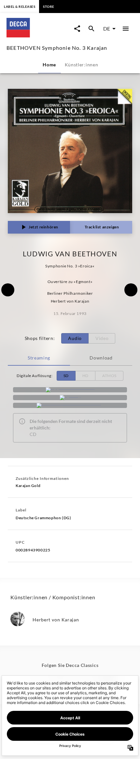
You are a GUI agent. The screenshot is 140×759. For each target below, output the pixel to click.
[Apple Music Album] (70, 389)
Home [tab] (49, 64)
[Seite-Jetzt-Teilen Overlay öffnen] (77, 28)
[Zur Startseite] (38, 35)
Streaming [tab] (39, 357)
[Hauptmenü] (125, 28)
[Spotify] (70, 397)
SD (66, 375)
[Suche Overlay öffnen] (91, 28)
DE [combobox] (106, 28)
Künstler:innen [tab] (81, 64)
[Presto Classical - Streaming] (70, 405)
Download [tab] (101, 357)
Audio (75, 338)
